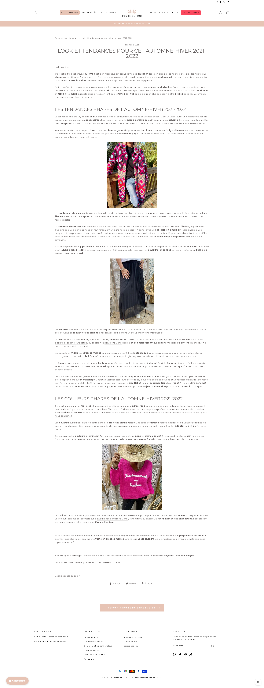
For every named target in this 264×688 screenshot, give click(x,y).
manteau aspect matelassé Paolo (111, 216)
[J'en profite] (212, 646)
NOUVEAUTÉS (89, 12)
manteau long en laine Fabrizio (77, 133)
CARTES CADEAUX (158, 12)
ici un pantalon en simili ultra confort (85, 233)
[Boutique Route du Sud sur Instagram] (174, 654)
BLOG (175, 12)
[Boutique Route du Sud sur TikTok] (191, 654)
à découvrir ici (197, 123)
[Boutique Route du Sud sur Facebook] (180, 654)
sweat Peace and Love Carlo (112, 518)
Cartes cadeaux (131, 646)
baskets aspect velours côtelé (71, 342)
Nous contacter (91, 637)
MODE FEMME (108, 12)
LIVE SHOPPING (191, 12)
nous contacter (63, 415)
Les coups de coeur (133, 637)
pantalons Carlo (113, 342)
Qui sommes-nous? (93, 641)
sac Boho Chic (80, 123)
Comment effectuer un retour (98, 646)
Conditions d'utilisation (94, 654)
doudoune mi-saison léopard (160, 233)
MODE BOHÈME (69, 12)
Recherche (89, 659)
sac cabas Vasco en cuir (126, 123)
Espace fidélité (131, 641)
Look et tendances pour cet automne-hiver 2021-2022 (107, 38)
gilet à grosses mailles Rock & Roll (146, 356)
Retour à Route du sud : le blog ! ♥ (134, 608)
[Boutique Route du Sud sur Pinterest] (185, 654)
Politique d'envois (92, 650)
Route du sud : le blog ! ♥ (67, 38)
